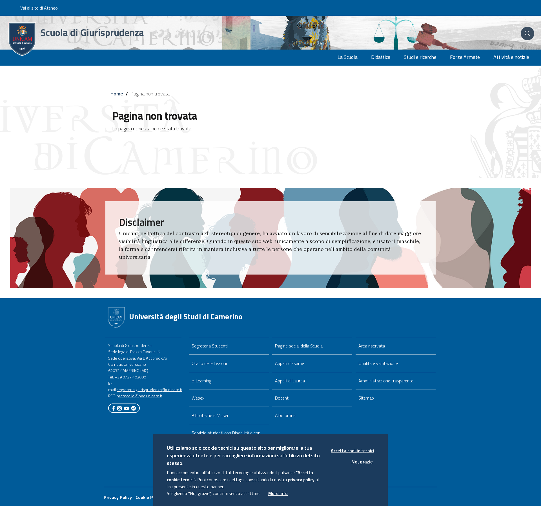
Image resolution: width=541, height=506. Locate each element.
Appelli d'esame (289, 363)
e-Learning (201, 380)
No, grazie (362, 461)
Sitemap (366, 397)
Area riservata (371, 345)
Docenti (282, 397)
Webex (198, 397)
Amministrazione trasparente (385, 380)
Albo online (285, 415)
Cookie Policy (149, 497)
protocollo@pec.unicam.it (139, 396)
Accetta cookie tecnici (352, 450)
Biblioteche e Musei (210, 415)
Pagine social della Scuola (299, 345)
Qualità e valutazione (378, 363)
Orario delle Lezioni (209, 363)
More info (278, 493)
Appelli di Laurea (290, 380)
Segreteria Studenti (210, 345)
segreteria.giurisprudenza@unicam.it (149, 390)
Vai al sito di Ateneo (39, 8)
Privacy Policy (118, 497)
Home (116, 93)
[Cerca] (527, 33)
